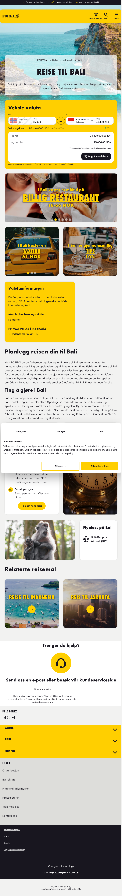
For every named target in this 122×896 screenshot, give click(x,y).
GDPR (6, 836)
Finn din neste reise (31, 506)
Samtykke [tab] (21, 431)
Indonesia (67, 60)
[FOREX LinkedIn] (13, 718)
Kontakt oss (9, 815)
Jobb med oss (10, 806)
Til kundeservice (42, 689)
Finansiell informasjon (15, 788)
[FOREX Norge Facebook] (4, 718)
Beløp (35, 119)
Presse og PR (10, 797)
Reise (55, 60)
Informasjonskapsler (12, 830)
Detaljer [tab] (60, 431)
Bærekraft (8, 779)
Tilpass (57, 466)
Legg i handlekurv (98, 156)
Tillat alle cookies (98, 466)
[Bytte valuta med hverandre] (61, 121)
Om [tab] (99, 431)
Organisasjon (10, 770)
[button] (93, 16)
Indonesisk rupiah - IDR (26, 333)
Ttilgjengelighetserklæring (14, 850)
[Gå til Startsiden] (11, 16)
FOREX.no (42, 60)
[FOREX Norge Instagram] (8, 718)
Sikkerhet (7, 843)
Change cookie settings (61, 866)
